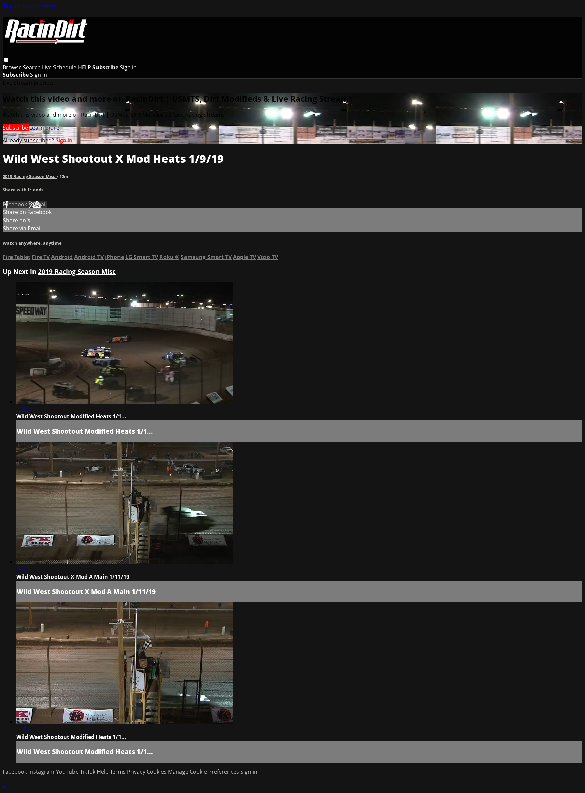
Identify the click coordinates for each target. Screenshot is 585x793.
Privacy (137, 771)
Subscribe (16, 127)
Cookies (157, 771)
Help (103, 771)
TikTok (87, 771)
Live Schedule (59, 67)
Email (40, 204)
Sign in (128, 67)
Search (32, 67)
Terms (118, 771)
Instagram (41, 771)
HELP (84, 67)
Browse (13, 67)
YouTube (67, 771)
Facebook (15, 204)
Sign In (38, 74)
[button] (6, 60)
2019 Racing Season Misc (30, 176)
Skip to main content (29, 6)
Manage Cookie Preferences (204, 771)
